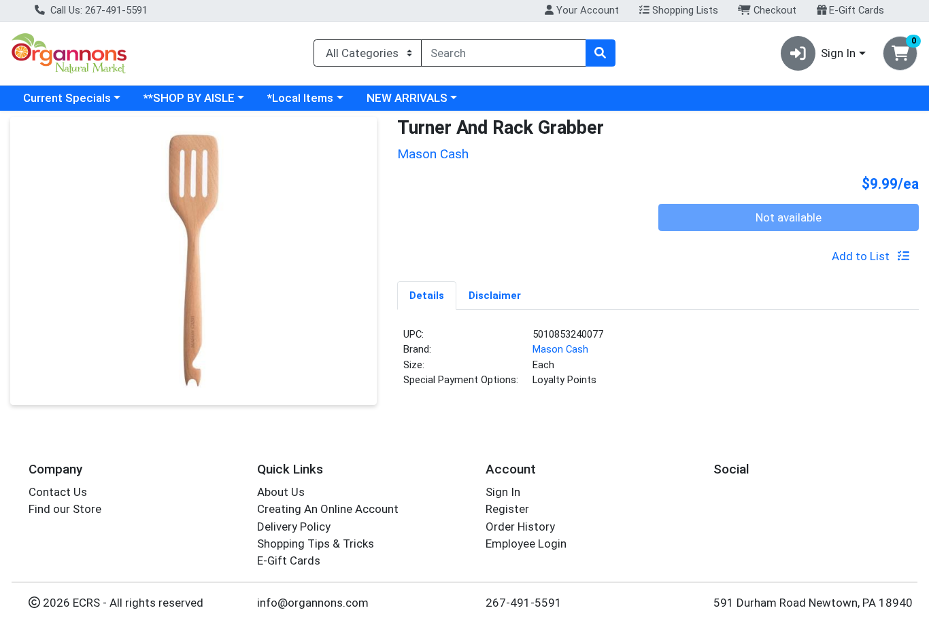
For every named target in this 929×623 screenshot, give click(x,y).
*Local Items (300, 98)
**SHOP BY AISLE (189, 98)
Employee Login (526, 543)
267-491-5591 (524, 602)
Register (507, 509)
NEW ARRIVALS (407, 98)
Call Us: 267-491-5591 (98, 10)
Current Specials (67, 98)
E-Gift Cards (855, 10)
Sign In (503, 492)
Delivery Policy (294, 526)
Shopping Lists (683, 10)
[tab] (426, 294)
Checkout (773, 10)
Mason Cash (560, 349)
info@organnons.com (313, 602)
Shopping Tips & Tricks (315, 543)
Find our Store (65, 509)
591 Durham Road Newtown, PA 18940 (813, 602)
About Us (281, 492)
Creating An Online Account (328, 509)
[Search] (600, 53)
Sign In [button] (838, 53)
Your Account (586, 10)
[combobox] (503, 53)
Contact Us (58, 492)
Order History (520, 526)
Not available (789, 217)
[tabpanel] (658, 362)
